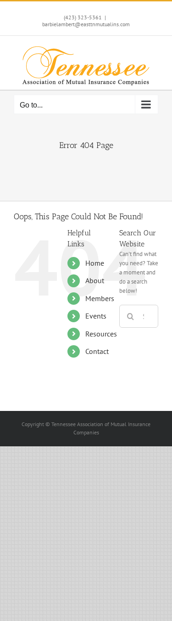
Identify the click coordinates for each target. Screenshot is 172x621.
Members (99, 298)
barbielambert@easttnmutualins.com (86, 24)
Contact (97, 351)
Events (95, 315)
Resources (101, 333)
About (94, 280)
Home (94, 263)
